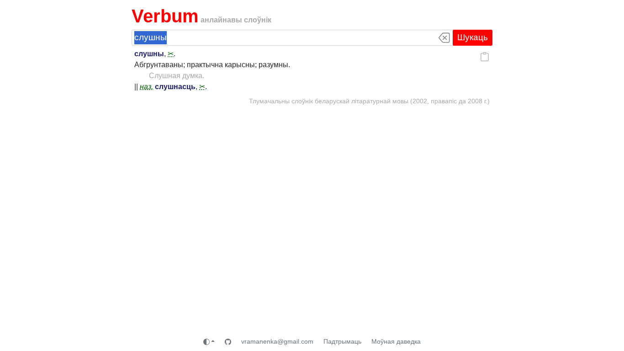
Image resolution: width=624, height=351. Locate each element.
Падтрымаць (342, 341)
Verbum (165, 16)
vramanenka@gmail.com (277, 341)
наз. (146, 86)
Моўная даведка (396, 341)
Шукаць (472, 37)
